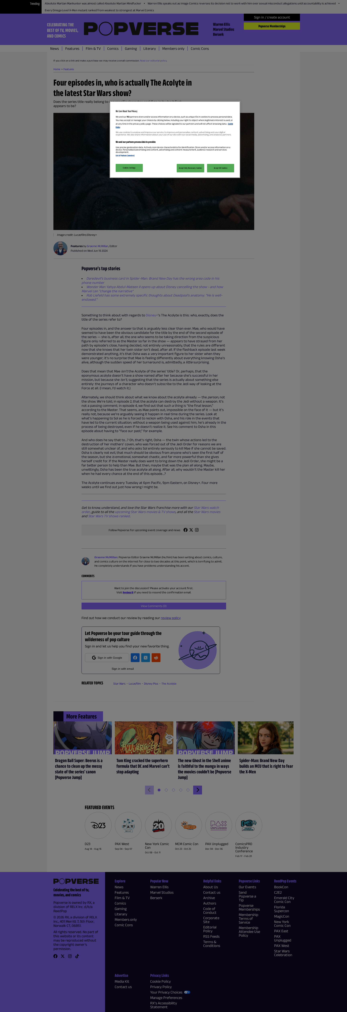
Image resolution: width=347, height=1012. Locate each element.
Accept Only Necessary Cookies (190, 168)
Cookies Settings (129, 168)
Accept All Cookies (220, 168)
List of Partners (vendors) (125, 155)
